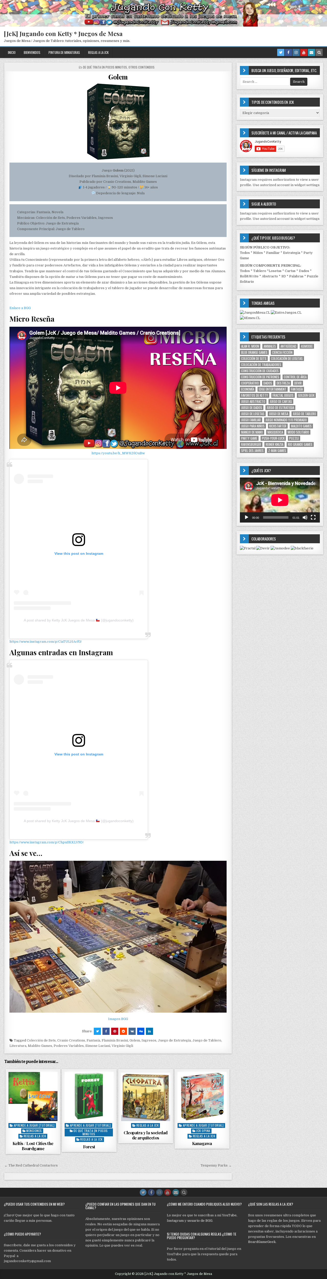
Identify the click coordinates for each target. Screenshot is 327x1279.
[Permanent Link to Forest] (89, 1096)
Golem (118, 76)
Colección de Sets (41, 1040)
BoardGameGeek (262, 1242)
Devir (298, 383)
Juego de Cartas (281, 401)
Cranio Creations (71, 1040)
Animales (270, 346)
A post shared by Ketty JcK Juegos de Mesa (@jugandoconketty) (79, 620)
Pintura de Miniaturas (64, 52)
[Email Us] (311, 52)
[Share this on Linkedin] (149, 1031)
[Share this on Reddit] (123, 1031)
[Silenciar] (305, 517)
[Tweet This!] (97, 1031)
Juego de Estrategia (174, 1040)
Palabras (296, 276)
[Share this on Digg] (140, 1031)
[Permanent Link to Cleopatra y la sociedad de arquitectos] (145, 1096)
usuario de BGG (199, 1221)
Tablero (259, 271)
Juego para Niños (253, 426)
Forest (89, 1146)
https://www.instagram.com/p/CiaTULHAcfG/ (45, 641)
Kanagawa (202, 1143)
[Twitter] (280, 52)
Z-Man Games (277, 450)
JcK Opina (203, 1130)
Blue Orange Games (254, 352)
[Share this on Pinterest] (114, 1031)
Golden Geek (306, 395)
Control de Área (295, 377)
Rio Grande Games (300, 444)
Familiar (273, 253)
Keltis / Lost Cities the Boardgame (33, 1145)
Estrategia (291, 253)
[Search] (319, 52)
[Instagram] (296, 52)
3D (283, 276)
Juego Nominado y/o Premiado (286, 419)
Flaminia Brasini (115, 1040)
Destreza (283, 383)
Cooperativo (250, 383)
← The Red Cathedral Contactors (31, 1165)
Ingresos (149, 1040)
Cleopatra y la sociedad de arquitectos (146, 1135)
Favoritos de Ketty (254, 395)
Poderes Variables (69, 1046)
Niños (258, 253)
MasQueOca (275, 432)
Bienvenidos (32, 52)
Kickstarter (277, 426)
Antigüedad (288, 346)
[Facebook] (288, 52)
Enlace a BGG (20, 308)
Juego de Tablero (206, 1040)
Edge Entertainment (272, 389)
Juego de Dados (251, 407)
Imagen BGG (118, 1019)
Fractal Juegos (283, 395)
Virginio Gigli (122, 1046)
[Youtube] (303, 52)
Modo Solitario (298, 432)
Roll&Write (249, 276)
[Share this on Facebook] (106, 1031)
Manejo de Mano (252, 432)
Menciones (34, 1130)
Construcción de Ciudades (260, 370)
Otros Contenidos (142, 67)
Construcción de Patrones (260, 377)
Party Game (249, 438)
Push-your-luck (273, 438)
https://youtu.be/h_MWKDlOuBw (118, 453)
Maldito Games (40, 1046)
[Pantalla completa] (313, 517)
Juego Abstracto (253, 401)
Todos (245, 253)
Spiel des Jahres (252, 450)
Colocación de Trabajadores (261, 364)
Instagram (175, 1221)
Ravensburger (251, 444)
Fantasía (93, 1040)
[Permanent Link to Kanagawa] (202, 1096)
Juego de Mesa (278, 413)
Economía (247, 389)
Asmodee (307, 346)
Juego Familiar (251, 419)
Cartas (290, 271)
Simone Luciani (97, 1046)
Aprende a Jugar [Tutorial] (34, 1125)
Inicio (12, 52)
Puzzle (294, 438)
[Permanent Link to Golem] (118, 121)
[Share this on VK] (132, 1031)
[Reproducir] (246, 517)
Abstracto (270, 276)
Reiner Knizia (274, 444)
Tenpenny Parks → (216, 1165)
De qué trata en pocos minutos (105, 67)
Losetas (275, 271)
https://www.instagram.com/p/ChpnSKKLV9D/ (46, 842)
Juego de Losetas (252, 413)
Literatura (17, 1046)
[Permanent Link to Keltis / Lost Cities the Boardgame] (32, 1096)
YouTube (229, 1215)
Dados (304, 271)
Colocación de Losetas (287, 358)
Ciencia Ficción (282, 352)
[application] (280, 500)
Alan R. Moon (250, 346)
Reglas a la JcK (98, 52)
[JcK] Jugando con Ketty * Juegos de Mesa (63, 33)
